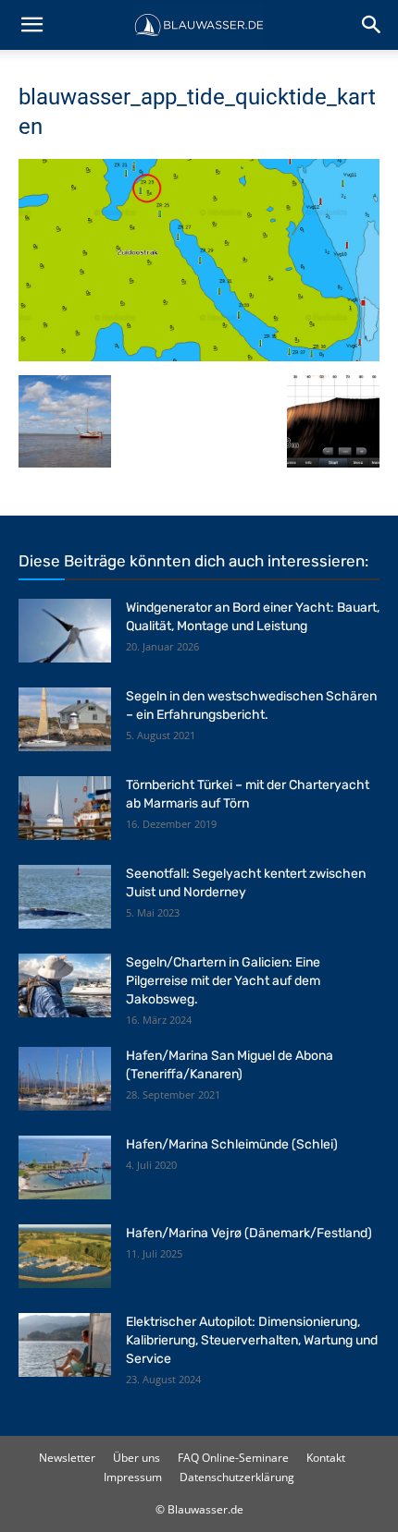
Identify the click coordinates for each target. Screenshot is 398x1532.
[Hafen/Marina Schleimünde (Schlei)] (65, 1167)
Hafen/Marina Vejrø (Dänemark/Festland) (249, 1233)
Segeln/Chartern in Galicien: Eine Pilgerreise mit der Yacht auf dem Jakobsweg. (223, 980)
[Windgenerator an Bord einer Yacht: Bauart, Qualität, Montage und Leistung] (65, 631)
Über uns (136, 1457)
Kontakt (325, 1457)
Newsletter (67, 1457)
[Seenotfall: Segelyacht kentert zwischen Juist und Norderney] (65, 897)
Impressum (133, 1477)
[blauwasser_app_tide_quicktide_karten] (199, 356)
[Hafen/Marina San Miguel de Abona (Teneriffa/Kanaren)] (65, 1079)
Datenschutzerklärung (237, 1477)
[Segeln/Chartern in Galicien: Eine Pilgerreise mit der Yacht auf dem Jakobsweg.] (65, 985)
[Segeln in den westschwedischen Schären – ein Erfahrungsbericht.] (65, 719)
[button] (31, 25)
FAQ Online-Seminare (233, 1457)
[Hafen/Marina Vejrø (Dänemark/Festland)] (65, 1256)
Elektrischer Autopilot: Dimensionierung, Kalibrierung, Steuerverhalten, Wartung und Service (252, 1340)
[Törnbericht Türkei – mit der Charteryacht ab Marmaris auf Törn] (65, 808)
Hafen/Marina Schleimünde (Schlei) (232, 1144)
